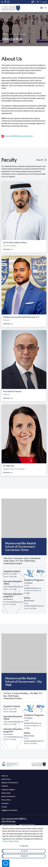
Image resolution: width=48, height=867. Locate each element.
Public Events (6, 779)
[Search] (46, 8)
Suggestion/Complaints (9, 810)
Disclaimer (5, 803)
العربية (44, 2)
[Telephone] (2, 2)
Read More (6, 249)
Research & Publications (9, 783)
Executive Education (8, 796)
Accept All (24, 851)
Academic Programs (8, 789)
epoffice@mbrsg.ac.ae (15, 586)
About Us (4, 776)
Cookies (4, 807)
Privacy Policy (6, 800)
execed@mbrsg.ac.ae (15, 602)
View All (39, 160)
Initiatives (4, 786)
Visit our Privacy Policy (10, 841)
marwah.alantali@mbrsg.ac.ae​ (34, 606)
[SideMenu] (41, 8)
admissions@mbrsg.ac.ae (32, 588)
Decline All (24, 856)
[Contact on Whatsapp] (8, 2)
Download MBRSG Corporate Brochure (18, 136)
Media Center (6, 793)
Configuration (24, 846)
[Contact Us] (5, 2)
